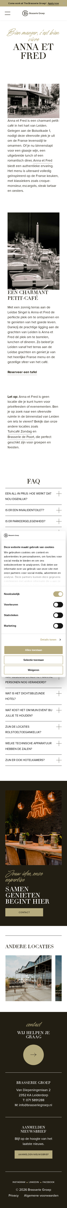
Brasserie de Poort (21, 436)
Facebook (48, 1182)
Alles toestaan (33, 650)
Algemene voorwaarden (41, 1195)
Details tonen (48, 639)
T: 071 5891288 (33, 1100)
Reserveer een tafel (22, 372)
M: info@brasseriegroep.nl (33, 1105)
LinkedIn (34, 1182)
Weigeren (33, 670)
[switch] (58, 604)
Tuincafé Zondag (20, 431)
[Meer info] (33, 1055)
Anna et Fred (42, 160)
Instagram (19, 1182)
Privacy (14, 1195)
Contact (24, 912)
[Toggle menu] (7, 13)
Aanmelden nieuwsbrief (33, 1154)
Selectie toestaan (33, 660)
